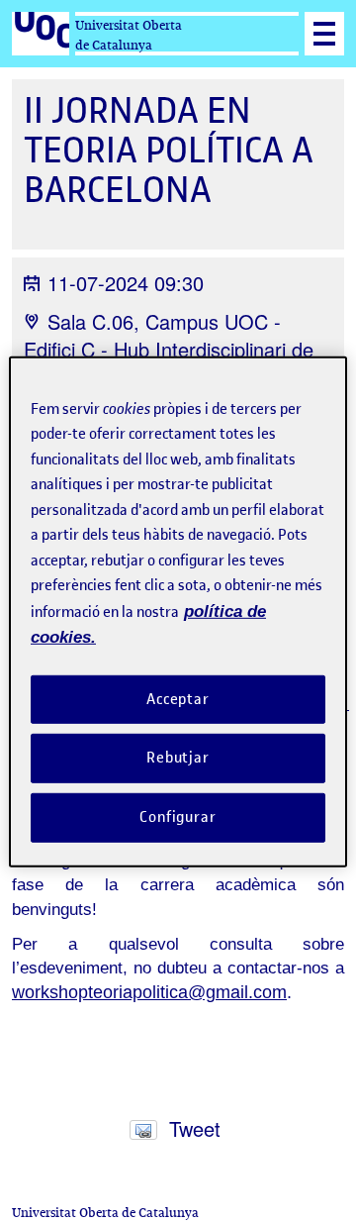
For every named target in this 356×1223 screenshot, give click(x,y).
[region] (178, 611)
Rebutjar (178, 757)
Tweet (195, 1128)
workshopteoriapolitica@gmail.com (149, 992)
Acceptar (178, 698)
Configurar (178, 817)
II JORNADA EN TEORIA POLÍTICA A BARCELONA (168, 150)
